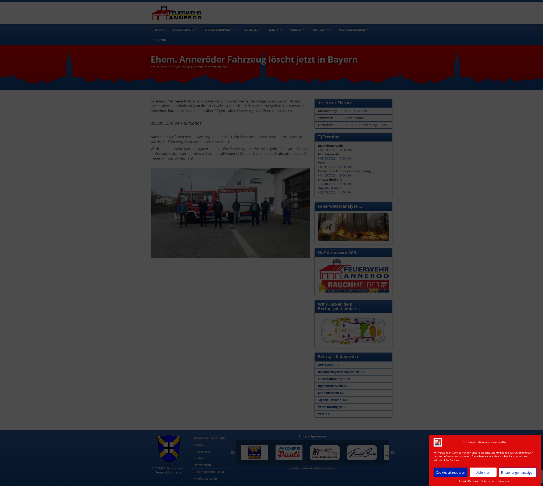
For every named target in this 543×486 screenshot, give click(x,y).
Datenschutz (488, 481)
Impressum (504, 481)
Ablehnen (483, 472)
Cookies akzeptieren (450, 472)
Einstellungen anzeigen (517, 472)
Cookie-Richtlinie (469, 481)
